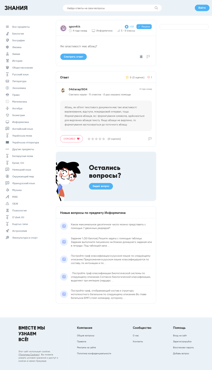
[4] (100, 138)
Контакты (138, 341)
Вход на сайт (180, 335)
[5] (103, 138)
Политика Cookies (29, 354)
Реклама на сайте (86, 347)
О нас (136, 335)
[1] (89, 138)
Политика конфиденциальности (94, 353)
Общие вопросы (85, 335)
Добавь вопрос (181, 353)
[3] (96, 138)
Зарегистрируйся (182, 341)
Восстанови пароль (183, 347)
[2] (92, 138)
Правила (81, 341)
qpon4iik (74, 26)
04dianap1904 (78, 89)
